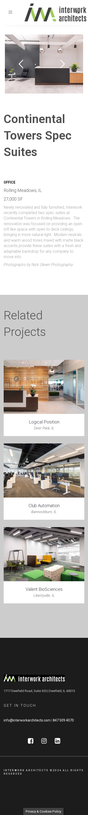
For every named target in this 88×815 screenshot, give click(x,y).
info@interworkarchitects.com (27, 720)
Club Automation (44, 505)
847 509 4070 (63, 720)
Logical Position (44, 421)
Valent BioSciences (44, 589)
